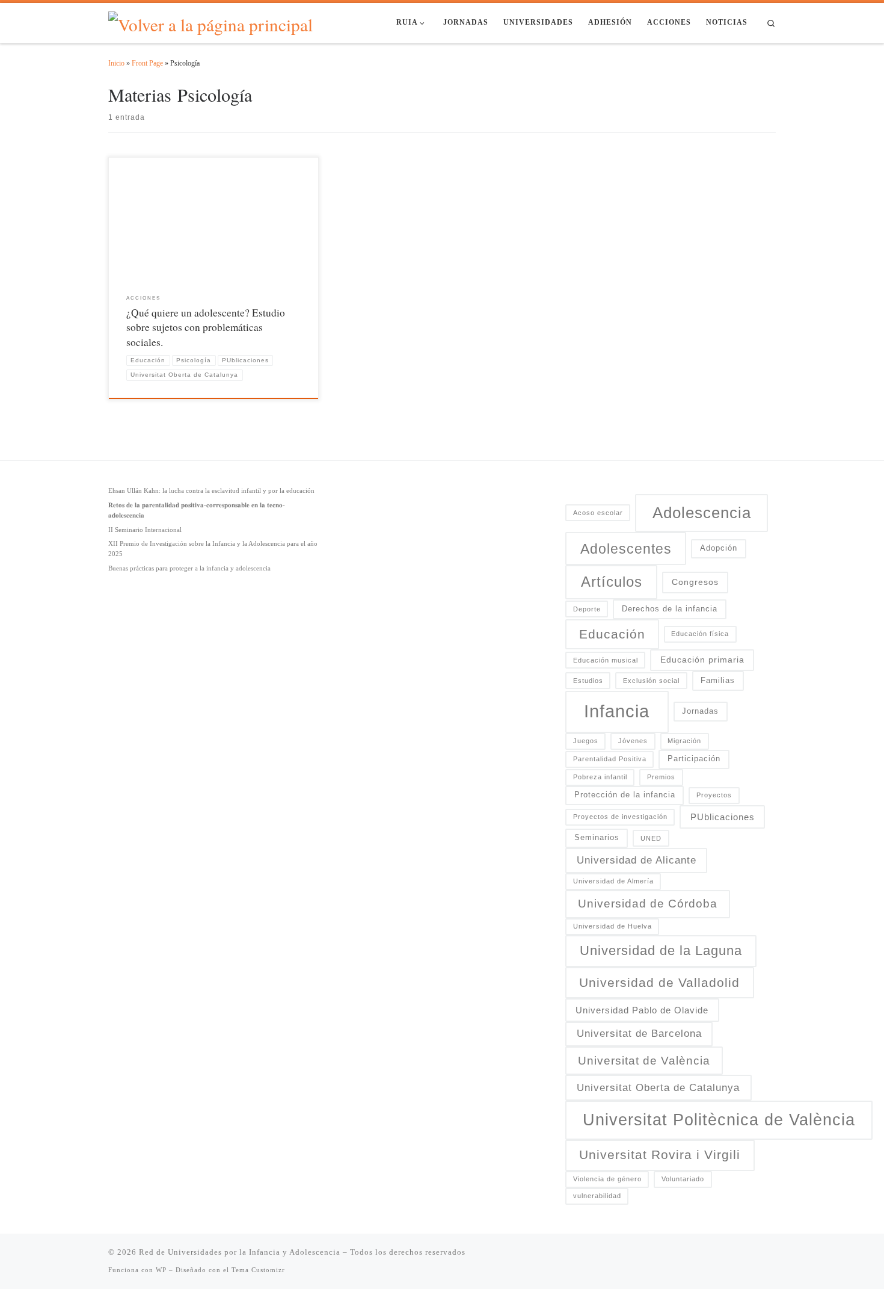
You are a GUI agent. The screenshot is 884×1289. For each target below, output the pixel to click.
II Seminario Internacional (145, 529)
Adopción (718, 548)
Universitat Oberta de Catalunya (658, 1087)
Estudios (588, 680)
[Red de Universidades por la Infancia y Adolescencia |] (210, 21)
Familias (718, 680)
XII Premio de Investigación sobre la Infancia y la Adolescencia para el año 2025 (213, 548)
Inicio (116, 63)
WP (161, 1269)
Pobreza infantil (600, 777)
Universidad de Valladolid (659, 982)
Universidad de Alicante (636, 860)
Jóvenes (633, 740)
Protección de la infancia (624, 795)
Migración (684, 740)
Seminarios (596, 837)
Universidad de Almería (613, 881)
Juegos (585, 740)
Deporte (587, 609)
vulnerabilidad (597, 1195)
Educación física (700, 633)
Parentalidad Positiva (609, 758)
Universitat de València (644, 1060)
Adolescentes (626, 549)
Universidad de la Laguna (661, 950)
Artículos (611, 582)
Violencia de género (607, 1178)
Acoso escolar (598, 512)
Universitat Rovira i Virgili (659, 1155)
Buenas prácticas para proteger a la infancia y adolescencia (189, 568)
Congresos (695, 582)
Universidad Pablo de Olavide (642, 1010)
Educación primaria (702, 659)
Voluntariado (682, 1178)
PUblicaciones (722, 817)
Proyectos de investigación (620, 816)
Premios (661, 777)
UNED (650, 838)
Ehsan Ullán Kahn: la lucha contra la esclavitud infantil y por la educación (211, 490)
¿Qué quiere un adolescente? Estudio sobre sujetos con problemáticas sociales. (205, 327)
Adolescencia (701, 513)
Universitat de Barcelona (639, 1033)
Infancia (616, 711)
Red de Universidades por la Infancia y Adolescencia (239, 1252)
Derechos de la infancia (669, 609)
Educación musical (605, 660)
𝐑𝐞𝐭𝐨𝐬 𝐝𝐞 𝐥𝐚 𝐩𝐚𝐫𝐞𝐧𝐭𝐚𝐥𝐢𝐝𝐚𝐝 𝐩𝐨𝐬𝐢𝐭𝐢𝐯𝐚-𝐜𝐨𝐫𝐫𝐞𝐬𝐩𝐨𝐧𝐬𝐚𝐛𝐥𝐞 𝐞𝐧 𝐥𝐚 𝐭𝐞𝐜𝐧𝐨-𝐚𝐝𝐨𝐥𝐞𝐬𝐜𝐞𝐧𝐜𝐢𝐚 (196, 510)
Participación (694, 759)
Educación (612, 634)
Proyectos (714, 795)
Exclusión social (651, 680)
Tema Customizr (258, 1269)
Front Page (147, 63)
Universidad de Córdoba (647, 903)
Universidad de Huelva (612, 926)
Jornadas (700, 711)
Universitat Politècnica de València (719, 1120)
